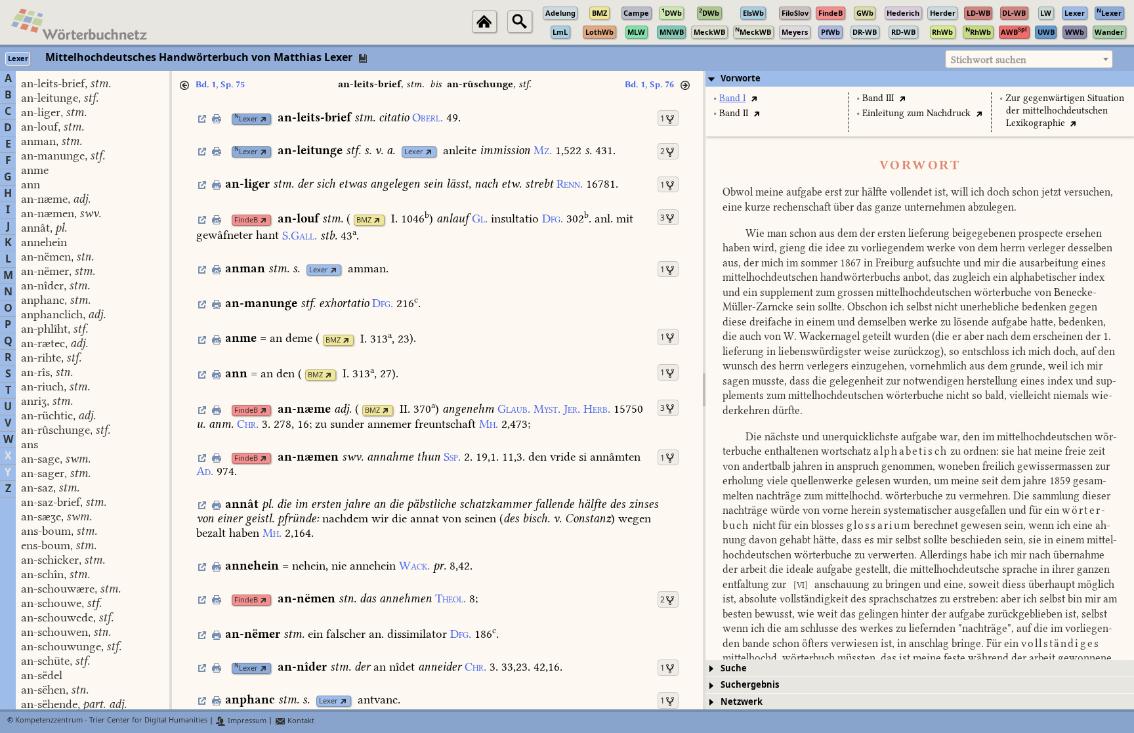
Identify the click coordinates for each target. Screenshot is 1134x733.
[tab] (919, 79)
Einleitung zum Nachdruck (916, 113)
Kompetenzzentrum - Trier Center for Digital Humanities (111, 721)
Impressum (246, 721)
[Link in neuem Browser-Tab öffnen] (263, 119)
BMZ (363, 220)
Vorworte (741, 78)
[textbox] (1029, 60)
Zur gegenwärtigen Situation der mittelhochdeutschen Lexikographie (1064, 111)
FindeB (246, 220)
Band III (878, 98)
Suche (734, 668)
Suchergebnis (750, 685)
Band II (733, 113)
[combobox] (1029, 59)
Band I (732, 98)
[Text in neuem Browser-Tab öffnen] (753, 98)
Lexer (246, 119)
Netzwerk (742, 702)
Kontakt (299, 721)
